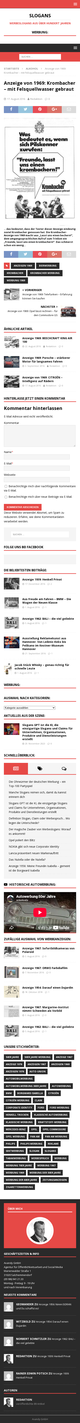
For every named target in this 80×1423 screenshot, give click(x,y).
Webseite (10, 475)
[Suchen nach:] (40, 56)
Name (8, 452)
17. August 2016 (16, 99)
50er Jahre (12, 1057)
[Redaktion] (8, 1361)
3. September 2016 (34, 365)
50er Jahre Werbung (37, 1057)
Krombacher (15, 273)
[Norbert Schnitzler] (8, 1344)
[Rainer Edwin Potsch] (8, 1378)
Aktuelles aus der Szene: (24, 716)
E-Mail (8, 463)
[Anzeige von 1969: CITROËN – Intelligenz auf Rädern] (11, 381)
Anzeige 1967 (64, 1057)
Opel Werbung (15, 1136)
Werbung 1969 (16, 280)
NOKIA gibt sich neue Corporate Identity (34, 846)
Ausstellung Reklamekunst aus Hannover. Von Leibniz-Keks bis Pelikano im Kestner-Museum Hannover (44, 643)
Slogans (50, 1151)
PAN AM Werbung (56, 1136)
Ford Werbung (59, 1107)
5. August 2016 (32, 623)
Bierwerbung (48, 265)
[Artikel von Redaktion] (8, 1404)
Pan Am (35, 1136)
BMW (9, 1093)
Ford (41, 1107)
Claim (38, 1100)
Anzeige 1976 (14, 1064)
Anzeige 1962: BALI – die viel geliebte (48, 618)
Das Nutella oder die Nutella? (27, 859)
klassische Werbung (19, 1122)
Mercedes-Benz (16, 1129)
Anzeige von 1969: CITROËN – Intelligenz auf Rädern (42, 379)
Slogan (34, 1151)
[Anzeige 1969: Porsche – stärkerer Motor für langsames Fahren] (11, 362)
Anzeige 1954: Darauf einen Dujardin (47, 987)
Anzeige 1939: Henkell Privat (42, 579)
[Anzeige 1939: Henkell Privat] (11, 583)
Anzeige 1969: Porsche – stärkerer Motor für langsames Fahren (46, 359)
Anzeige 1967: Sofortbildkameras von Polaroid (48, 950)
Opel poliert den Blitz (22, 840)
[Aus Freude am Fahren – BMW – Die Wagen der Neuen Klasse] (11, 603)
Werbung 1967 (46, 1165)
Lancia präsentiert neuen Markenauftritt (34, 853)
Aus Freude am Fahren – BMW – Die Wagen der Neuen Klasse (46, 600)
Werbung (60, 1158)
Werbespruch (40, 1158)
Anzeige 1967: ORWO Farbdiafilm (45, 968)
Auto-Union (38, 1071)
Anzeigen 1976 (15, 1071)
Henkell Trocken (17, 1114)
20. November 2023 (35, 743)
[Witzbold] (8, 1326)
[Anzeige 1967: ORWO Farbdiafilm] (11, 972)
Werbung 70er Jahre (19, 1165)
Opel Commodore (54, 1129)
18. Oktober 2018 (34, 992)
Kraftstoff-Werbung (52, 1122)
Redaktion (36, 99)
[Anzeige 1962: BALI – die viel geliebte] (11, 623)
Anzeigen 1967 (37, 1064)
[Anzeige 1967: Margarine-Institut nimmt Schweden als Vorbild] (11, 1011)
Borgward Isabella (30, 1093)
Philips (10, 1143)
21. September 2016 (35, 653)
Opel (34, 1129)
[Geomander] (8, 1309)
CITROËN (53, 1093)
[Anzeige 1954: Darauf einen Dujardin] (11, 992)
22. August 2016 (33, 346)
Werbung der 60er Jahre (21, 1180)
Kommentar (11, 423)
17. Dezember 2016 (35, 583)
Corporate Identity (19, 1107)
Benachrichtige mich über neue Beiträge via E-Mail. (40, 496)
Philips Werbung (31, 1143)
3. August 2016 (32, 956)
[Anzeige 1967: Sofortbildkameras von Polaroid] (11, 952)
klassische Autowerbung (51, 1114)
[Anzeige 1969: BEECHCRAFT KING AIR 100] (11, 342)
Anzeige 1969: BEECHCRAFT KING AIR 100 (47, 339)
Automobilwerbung (19, 1078)
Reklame (53, 1143)
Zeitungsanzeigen (55, 1180)
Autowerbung (61, 1086)
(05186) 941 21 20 (13, 1279)
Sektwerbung (15, 1151)
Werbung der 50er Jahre (45, 1172)
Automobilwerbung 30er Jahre (26, 1086)
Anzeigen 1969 (23, 265)
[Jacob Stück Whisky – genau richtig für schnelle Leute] (8, 669)
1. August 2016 (32, 607)
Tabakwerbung (16, 1158)
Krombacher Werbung (45, 273)
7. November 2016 (34, 972)
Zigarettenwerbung (19, 1187)
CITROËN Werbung (17, 1100)
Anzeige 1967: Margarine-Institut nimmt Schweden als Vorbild (45, 1009)
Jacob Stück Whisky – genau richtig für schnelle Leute (42, 666)
